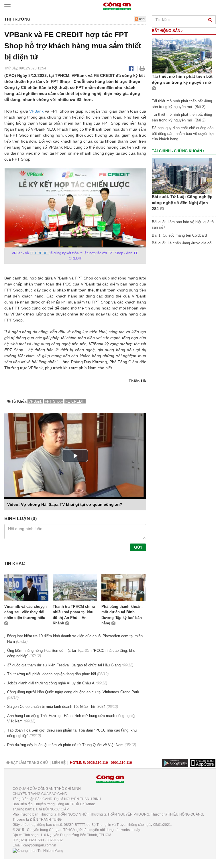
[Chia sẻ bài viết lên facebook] (131, 68)
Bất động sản (166, 31)
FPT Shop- (54, 401)
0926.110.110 (97, 763)
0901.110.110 (121, 763)
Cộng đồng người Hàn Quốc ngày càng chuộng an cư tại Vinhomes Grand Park (73, 692)
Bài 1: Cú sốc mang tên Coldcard (179, 235)
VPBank (36, 111)
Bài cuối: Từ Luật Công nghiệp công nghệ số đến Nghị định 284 (182, 202)
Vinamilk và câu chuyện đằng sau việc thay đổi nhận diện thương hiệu (25, 612)
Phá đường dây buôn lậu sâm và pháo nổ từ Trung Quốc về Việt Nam (65, 745)
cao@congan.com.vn (39, 845)
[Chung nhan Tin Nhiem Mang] (38, 850)
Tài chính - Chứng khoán (177, 151)
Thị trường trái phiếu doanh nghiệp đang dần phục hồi (51, 674)
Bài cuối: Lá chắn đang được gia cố (181, 243)
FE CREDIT (39, 253)
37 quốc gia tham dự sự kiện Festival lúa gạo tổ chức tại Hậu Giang (64, 665)
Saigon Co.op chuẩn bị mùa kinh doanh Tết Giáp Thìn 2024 (56, 706)
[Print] (142, 68)
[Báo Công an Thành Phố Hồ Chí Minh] (117, 6)
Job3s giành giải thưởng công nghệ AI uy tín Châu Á (51, 683)
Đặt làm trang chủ (29, 763)
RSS (141, 19)
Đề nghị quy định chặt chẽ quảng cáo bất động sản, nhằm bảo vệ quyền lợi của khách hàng (183, 133)
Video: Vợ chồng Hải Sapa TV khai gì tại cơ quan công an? (64, 504)
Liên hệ (59, 763)
